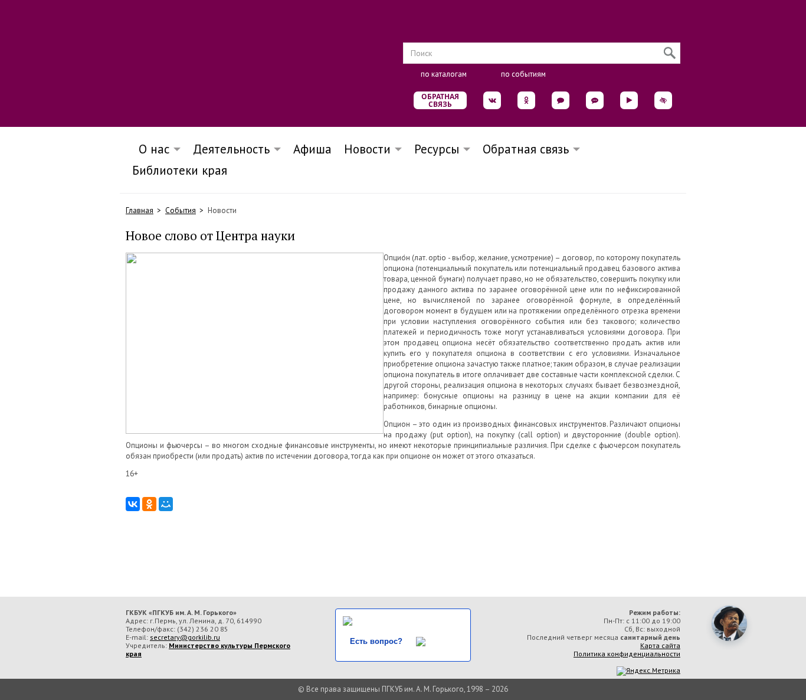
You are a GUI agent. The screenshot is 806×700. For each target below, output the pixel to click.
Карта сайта (660, 645)
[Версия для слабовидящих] (663, 100)
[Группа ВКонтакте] (492, 100)
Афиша (312, 149)
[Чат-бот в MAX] (595, 100)
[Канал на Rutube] (629, 100)
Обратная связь (440, 100)
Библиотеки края (179, 170)
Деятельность (231, 149)
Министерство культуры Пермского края (208, 649)
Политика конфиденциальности (627, 653)
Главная (139, 210)
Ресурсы (436, 149)
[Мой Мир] (166, 504)
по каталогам (444, 74)
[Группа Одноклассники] (526, 100)
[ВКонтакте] (133, 504)
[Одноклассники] (149, 504)
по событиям (523, 74)
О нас (150, 149)
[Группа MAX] (560, 100)
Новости (367, 149)
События (180, 210)
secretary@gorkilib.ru (185, 637)
